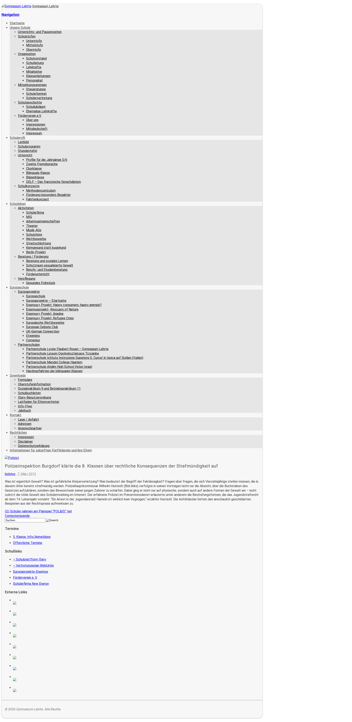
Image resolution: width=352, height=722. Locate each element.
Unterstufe (34, 41)
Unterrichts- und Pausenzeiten (40, 32)
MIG (29, 217)
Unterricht (25, 155)
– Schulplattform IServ (29, 559)
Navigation (10, 15)
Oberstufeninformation (34, 384)
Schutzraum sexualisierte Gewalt (49, 265)
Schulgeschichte (30, 102)
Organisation (27, 54)
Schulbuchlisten (29, 393)
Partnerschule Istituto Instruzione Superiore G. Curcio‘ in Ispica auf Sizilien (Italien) (84, 358)
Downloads (18, 375)
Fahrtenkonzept (37, 199)
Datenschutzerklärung (34, 446)
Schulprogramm (29, 146)
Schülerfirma (35, 212)
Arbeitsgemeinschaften (43, 221)
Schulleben (18, 204)
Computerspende (17, 516)
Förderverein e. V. (25, 577)
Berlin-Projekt (36, 252)
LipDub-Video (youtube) (41, 625)
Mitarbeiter (34, 72)
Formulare (25, 380)
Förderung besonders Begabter (48, 195)
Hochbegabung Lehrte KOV (41, 646)
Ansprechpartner (30, 428)
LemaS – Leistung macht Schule (41, 690)
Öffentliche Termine (27, 543)
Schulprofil (17, 138)
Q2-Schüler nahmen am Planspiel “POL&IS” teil (38, 511)
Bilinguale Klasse (38, 173)
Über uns (32, 120)
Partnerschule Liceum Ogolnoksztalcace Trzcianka (62, 353)
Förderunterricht (38, 274)
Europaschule (19, 287)
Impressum (34, 133)
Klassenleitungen (38, 76)
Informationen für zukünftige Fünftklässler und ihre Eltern (51, 450)
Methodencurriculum (41, 190)
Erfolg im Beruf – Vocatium (41, 679)
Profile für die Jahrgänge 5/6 (46, 160)
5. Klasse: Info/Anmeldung (32, 537)
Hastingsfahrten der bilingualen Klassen (54, 371)
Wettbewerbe (36, 239)
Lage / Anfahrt (28, 419)
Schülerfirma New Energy (31, 584)
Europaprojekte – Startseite (46, 301)
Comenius (33, 340)
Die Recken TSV (41, 657)
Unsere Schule (20, 28)
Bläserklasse (35, 177)
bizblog (10, 474)
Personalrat (34, 80)
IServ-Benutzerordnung (34, 397)
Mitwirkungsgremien (32, 85)
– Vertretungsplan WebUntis (33, 565)
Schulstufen (26, 36)
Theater (32, 226)
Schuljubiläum (35, 107)
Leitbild (23, 142)
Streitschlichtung (38, 243)
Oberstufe (33, 50)
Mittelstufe (34, 45)
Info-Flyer (25, 406)
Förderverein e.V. (29, 116)
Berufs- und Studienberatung (46, 270)
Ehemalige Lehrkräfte (41, 111)
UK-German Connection (42, 331)
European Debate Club (42, 327)
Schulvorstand (36, 58)
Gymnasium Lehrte (45, 6)
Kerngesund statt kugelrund (46, 248)
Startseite (17, 23)
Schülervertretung (39, 98)
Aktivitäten (26, 208)
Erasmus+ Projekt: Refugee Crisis (50, 318)
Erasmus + (41, 614)
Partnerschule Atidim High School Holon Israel (59, 367)
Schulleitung (35, 63)
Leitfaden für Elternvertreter (38, 402)
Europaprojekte (29, 292)
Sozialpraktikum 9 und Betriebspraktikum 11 (49, 388)
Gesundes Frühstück (40, 283)
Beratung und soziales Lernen (47, 261)
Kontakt (15, 415)
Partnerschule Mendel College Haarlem (54, 362)
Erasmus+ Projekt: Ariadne (45, 314)
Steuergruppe (36, 89)
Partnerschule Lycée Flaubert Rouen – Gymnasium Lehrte (67, 349)
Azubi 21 (41, 668)
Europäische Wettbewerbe (45, 323)
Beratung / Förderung (33, 257)
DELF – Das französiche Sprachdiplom (53, 182)
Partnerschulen (29, 345)
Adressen (24, 424)
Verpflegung (26, 279)
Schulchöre (34, 235)
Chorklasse (34, 168)
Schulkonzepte (29, 186)
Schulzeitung (41, 603)
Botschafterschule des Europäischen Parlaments (41, 635)
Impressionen (35, 124)
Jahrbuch (24, 410)
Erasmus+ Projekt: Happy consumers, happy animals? (64, 305)
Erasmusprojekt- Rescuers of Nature (52, 309)
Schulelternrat (36, 94)
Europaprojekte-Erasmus (30, 572)
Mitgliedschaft (36, 129)
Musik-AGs (33, 230)
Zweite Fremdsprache (42, 164)
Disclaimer (25, 441)
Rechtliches (18, 433)
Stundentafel (27, 151)
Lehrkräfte (33, 67)
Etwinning (33, 336)
